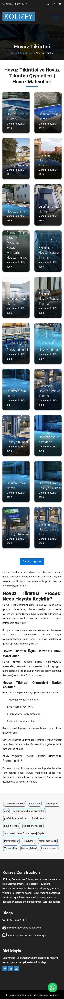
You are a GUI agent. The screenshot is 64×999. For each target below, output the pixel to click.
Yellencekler (10, 848)
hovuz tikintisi (11, 825)
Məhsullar (30, 53)
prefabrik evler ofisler (15, 818)
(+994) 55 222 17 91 (16, 4)
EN (54, 3)
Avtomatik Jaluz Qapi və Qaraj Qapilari (24, 833)
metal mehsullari (48, 840)
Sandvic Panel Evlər (14, 803)
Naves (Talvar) (29, 848)
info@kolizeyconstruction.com (24, 927)
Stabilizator (38, 818)
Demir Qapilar (11, 840)
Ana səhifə (16, 53)
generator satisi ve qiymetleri (28, 811)
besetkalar (35, 803)
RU (59, 3)
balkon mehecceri (33, 825)
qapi (6, 811)
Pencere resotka (50, 848)
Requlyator (28, 840)
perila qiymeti (52, 803)
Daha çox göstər (32, 561)
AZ (48, 3)
